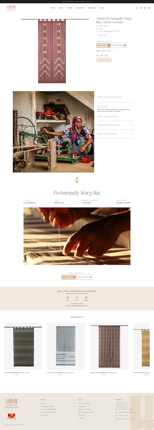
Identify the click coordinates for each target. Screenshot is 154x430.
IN (106, 55)
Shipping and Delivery (85, 409)
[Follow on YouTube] (134, 419)
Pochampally (30, 202)
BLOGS (102, 8)
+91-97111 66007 (124, 415)
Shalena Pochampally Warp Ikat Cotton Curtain (103, 373)
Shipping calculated (108, 31)
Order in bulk (118, 45)
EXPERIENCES (92, 8)
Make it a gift (102, 45)
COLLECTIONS (80, 8)
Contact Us (82, 418)
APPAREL (52, 8)
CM (102, 55)
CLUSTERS (69, 8)
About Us (43, 403)
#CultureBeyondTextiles (47, 406)
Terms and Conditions (85, 403)
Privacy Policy (82, 406)
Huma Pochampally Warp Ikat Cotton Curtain (16, 373)
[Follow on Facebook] (127, 419)
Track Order (82, 415)
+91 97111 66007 (77, 303)
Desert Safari (123, 202)
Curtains (86, 202)
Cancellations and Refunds (86, 412)
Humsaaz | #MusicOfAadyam (49, 412)
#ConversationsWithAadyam (49, 409)
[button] (115, 116)
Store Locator (44, 415)
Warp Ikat (59, 202)
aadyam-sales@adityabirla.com (77, 305)
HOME (61, 8)
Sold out (102, 35)
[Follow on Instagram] (131, 419)
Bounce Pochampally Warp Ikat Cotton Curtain (60, 373)
